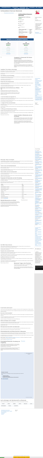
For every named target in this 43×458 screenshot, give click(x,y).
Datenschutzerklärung (37, 78)
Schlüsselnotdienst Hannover (38, 80)
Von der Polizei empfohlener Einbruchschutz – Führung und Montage (38, 217)
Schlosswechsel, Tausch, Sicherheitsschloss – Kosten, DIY (38, 152)
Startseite (10, 405)
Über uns (27, 8)
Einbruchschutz (15, 7)
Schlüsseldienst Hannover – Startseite (21, 3)
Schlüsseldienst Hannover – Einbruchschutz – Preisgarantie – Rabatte (38, 223)
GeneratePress (27, 455)
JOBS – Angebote (38, 7)
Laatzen (31, 403)
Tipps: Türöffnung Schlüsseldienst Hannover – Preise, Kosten (38, 155)
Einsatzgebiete (32, 7)
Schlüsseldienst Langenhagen (38, 239)
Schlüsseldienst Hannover (6, 7)
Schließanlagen (10, 337)
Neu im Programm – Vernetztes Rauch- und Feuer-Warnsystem (38, 157)
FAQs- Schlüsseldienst (21, 8)
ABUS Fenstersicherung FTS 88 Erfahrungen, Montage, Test (38, 211)
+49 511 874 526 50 (5, 378)
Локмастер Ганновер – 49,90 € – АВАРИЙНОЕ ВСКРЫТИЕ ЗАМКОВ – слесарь (38, 175)
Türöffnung (6, 337)
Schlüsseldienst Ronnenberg (38, 236)
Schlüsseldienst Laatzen (38, 237)
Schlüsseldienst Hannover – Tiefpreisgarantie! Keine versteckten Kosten (38, 89)
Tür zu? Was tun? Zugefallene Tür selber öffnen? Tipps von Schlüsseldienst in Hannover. (38, 99)
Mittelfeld (14, 403)
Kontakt (15, 8)
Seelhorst (9, 403)
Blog (27, 7)
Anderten (20, 403)
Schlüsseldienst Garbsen (38, 238)
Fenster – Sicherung (37, 218)
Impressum (36, 79)
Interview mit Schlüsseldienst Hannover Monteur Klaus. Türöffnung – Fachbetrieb (38, 167)
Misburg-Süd (25, 403)
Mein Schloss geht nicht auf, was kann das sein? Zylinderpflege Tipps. (38, 181)
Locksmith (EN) (16, 405)
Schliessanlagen (22, 7)
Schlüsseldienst (37, 87)
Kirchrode (3, 403)
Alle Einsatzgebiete (3, 405)
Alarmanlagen (14, 337)
